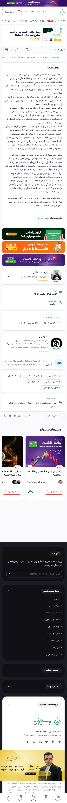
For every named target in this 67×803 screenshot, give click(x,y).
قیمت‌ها (40, 12)
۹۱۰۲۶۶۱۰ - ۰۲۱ (41, 732)
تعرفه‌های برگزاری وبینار (51, 619)
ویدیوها (57, 599)
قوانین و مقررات (54, 633)
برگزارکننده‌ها (55, 640)
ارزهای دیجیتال (32, 403)
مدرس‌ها (57, 647)
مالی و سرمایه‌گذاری (48, 403)
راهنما (31, 12)
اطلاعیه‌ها (23, 12)
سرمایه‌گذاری (20, 403)
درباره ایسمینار (55, 605)
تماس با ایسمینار (53, 654)
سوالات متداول (54, 626)
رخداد (40, 218)
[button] (46, 798)
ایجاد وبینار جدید (53, 612)
